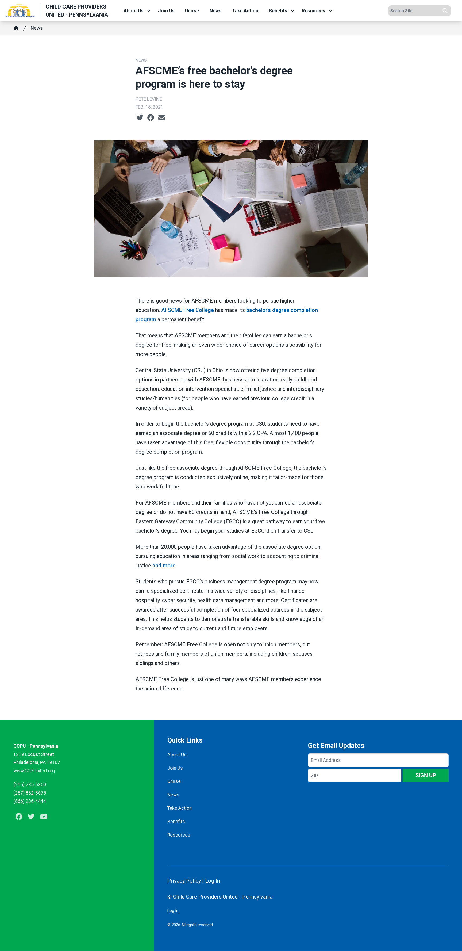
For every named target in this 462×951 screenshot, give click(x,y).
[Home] (16, 28)
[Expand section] (148, 10)
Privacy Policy (184, 880)
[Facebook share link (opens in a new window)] (151, 118)
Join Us (166, 10)
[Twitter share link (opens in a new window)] (140, 118)
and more (163, 565)
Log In (212, 880)
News (215, 10)
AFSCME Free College (187, 310)
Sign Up (425, 775)
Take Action (245, 10)
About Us (133, 10)
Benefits (278, 10)
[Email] (161, 118)
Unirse (192, 10)
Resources (313, 10)
